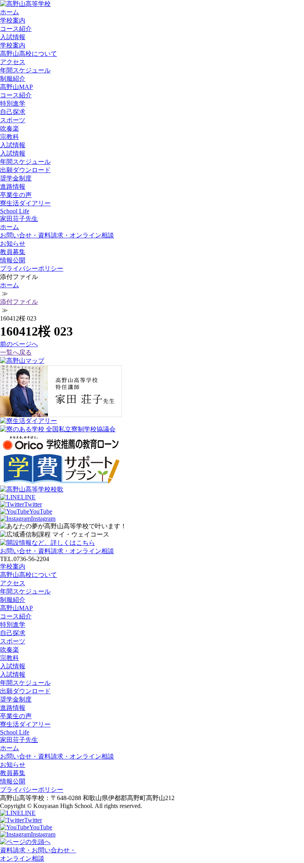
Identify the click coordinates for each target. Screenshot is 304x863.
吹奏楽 (9, 128)
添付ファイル (19, 301)
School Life (14, 211)
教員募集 (12, 251)
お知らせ (12, 243)
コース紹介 (16, 28)
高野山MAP (16, 86)
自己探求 (12, 111)
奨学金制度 (16, 178)
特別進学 (12, 103)
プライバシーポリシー (31, 268)
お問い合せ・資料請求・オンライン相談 (57, 235)
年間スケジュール (25, 70)
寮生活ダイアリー (25, 203)
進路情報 (12, 186)
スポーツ (12, 120)
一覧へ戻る (16, 352)
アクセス (12, 62)
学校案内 (12, 20)
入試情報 (12, 37)
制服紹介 (12, 78)
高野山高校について (28, 53)
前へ (19, 344)
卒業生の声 (16, 195)
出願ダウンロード (25, 170)
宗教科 (9, 136)
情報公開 (12, 260)
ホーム (9, 12)
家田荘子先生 (19, 218)
